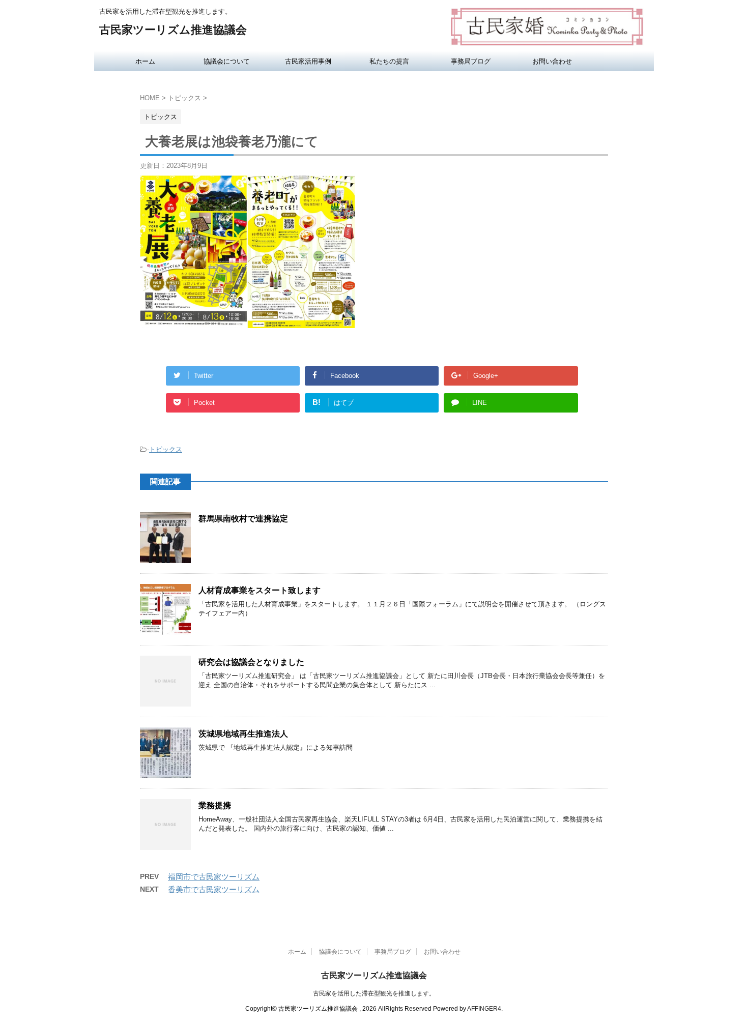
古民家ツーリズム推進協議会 (173, 30)
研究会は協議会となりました (251, 662)
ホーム (145, 61)
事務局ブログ (471, 61)
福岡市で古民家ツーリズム (214, 876)
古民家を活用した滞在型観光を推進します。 (374, 993)
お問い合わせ (552, 61)
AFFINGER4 (484, 1008)
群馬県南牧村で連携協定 (243, 518)
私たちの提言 (389, 61)
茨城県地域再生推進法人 (243, 734)
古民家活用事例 (308, 61)
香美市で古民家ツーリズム (214, 889)
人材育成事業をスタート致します (259, 590)
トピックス (165, 449)
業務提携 (214, 805)
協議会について (227, 61)
